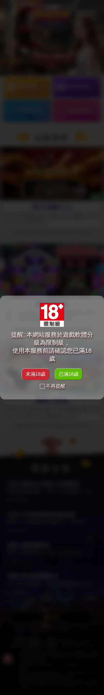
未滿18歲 (35, 374)
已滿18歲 (69, 374)
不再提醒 (55, 386)
